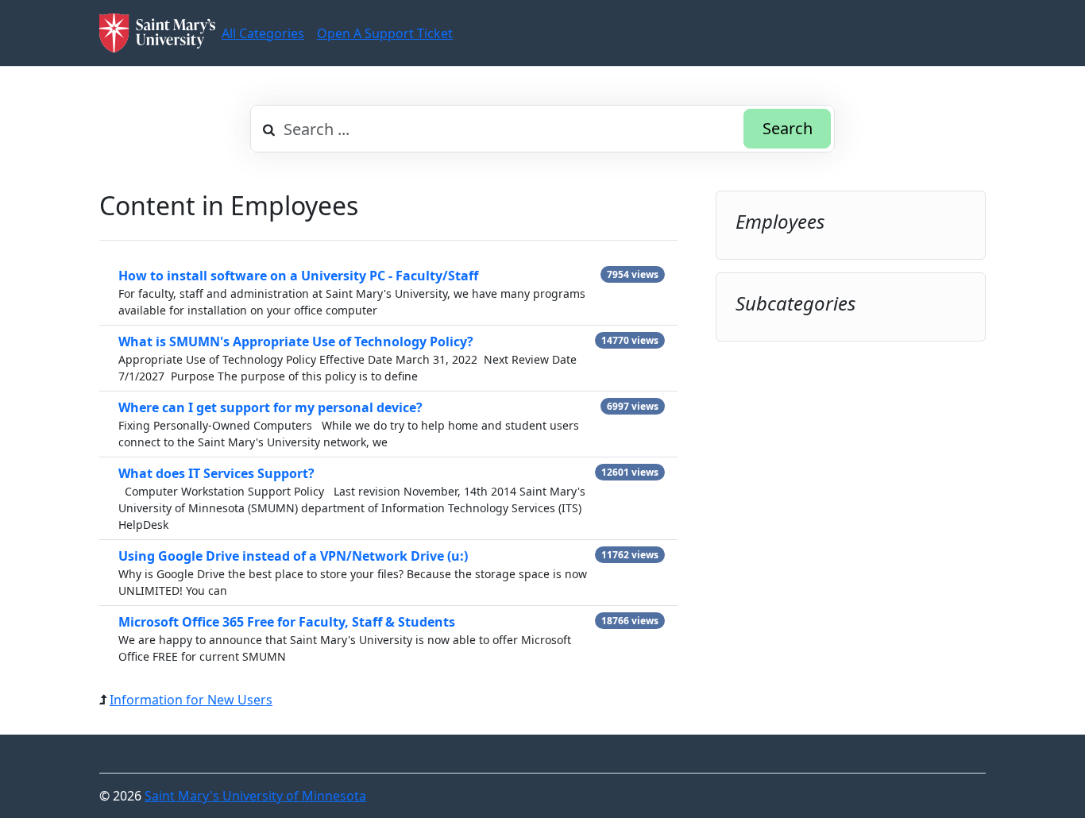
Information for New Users (191, 699)
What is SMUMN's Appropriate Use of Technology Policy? (295, 341)
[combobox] (542, 128)
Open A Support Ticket (385, 33)
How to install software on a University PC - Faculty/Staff (298, 275)
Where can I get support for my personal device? (270, 407)
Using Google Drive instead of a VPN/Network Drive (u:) (293, 556)
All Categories (263, 33)
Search (788, 128)
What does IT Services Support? (216, 473)
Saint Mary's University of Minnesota (255, 795)
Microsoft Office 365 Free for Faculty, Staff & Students (286, 622)
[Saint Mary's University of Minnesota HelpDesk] (157, 33)
